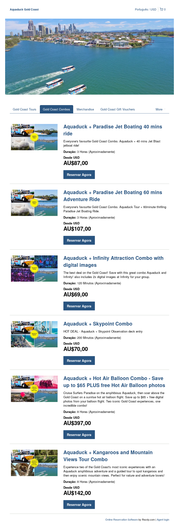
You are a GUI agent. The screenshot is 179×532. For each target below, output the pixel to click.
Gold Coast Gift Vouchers (117, 109)
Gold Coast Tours (24, 109)
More (159, 109)
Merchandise (85, 109)
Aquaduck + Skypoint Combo (97, 323)
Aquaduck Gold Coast (24, 9)
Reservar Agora (79, 174)
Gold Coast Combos (56, 109)
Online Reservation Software (121, 519)
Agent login (163, 519)
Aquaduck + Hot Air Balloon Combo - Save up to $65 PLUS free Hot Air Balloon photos (114, 381)
